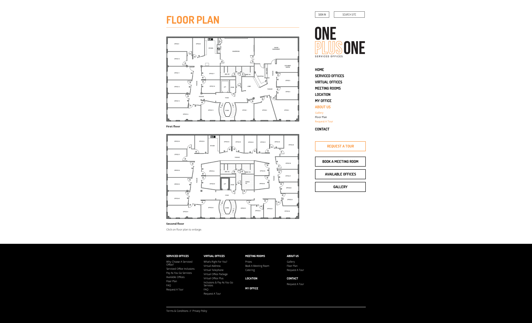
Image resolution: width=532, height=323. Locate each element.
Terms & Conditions (177, 311)
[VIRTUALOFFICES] (328, 81)
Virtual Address (212, 266)
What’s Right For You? (215, 261)
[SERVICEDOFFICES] (329, 75)
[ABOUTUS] (323, 106)
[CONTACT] (322, 128)
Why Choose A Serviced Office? (179, 263)
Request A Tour (174, 289)
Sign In (322, 14)
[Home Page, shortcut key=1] (319, 69)
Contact (292, 278)
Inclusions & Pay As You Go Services (218, 284)
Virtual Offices (214, 256)
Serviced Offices (177, 256)
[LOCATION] (323, 94)
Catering (250, 270)
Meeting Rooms (255, 256)
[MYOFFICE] (323, 100)
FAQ (168, 285)
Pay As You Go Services (179, 273)
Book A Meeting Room (257, 266)
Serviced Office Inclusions (180, 269)
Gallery (340, 186)
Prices (248, 261)
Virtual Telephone (214, 270)
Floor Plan (171, 281)
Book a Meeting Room (340, 161)
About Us (293, 256)
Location (251, 278)
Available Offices (340, 174)
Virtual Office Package (216, 274)
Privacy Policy (199, 311)
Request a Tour (340, 146)
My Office (251, 288)
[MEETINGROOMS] (328, 87)
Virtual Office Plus (213, 278)
